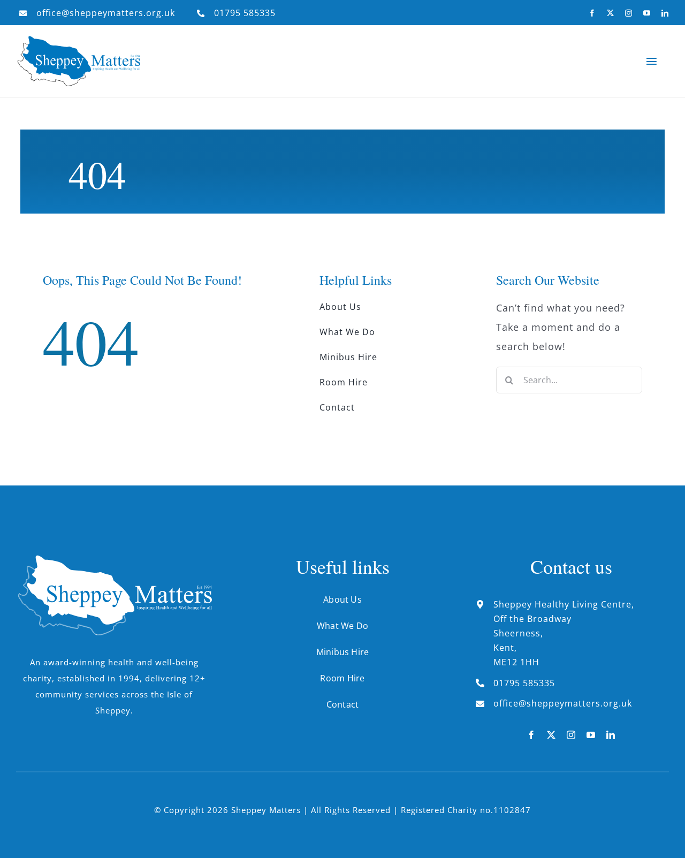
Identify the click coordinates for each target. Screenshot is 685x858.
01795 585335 (245, 13)
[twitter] (610, 13)
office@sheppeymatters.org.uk (105, 13)
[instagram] (629, 13)
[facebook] (592, 13)
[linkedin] (665, 13)
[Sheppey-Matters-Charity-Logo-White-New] (114, 559)
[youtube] (647, 13)
